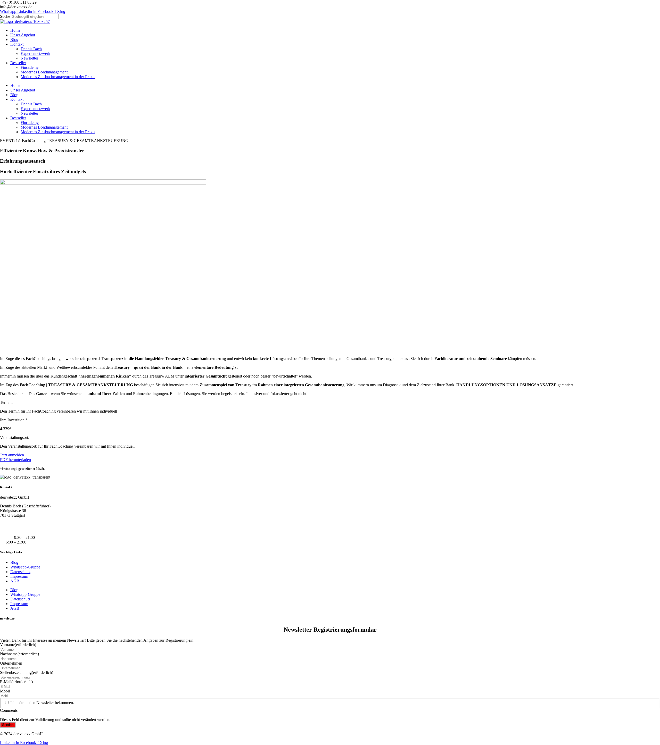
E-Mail (16, 682)
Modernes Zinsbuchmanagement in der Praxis (58, 76)
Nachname (19, 654)
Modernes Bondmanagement (44, 72)
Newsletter (29, 58)
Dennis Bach (31, 49)
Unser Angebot (22, 35)
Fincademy (30, 67)
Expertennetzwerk (35, 53)
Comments (9, 710)
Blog (14, 39)
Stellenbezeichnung (26, 672)
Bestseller (18, 63)
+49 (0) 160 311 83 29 (18, 524)
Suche (5, 16)
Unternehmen (11, 663)
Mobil (5, 691)
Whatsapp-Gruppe (25, 567)
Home (15, 30)
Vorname (18, 644)
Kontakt (16, 44)
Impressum (19, 576)
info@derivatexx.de (16, 528)
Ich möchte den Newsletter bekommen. (42, 702)
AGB (14, 581)
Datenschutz (20, 572)
